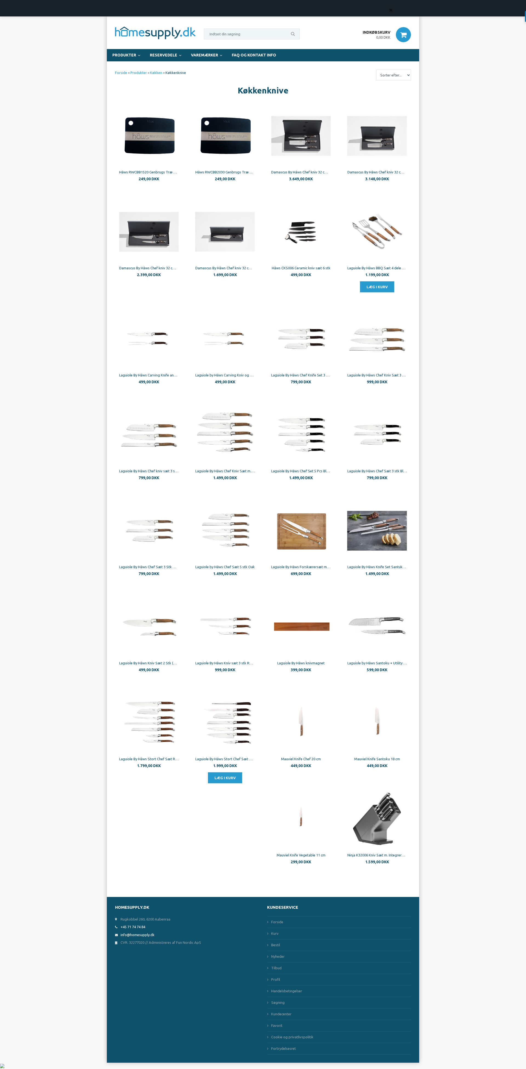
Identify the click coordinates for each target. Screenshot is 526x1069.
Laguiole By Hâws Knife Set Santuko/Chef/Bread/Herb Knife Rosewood (377, 567)
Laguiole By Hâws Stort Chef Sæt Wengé (225, 759)
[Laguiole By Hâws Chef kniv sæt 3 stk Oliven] (149, 435)
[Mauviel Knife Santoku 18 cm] (377, 723)
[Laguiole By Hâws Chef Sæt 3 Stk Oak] (149, 531)
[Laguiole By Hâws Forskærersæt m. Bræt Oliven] (301, 531)
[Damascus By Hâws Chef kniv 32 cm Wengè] (225, 232)
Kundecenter (281, 1014)
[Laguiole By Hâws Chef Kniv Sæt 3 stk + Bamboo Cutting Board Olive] (377, 339)
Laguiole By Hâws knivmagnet (301, 663)
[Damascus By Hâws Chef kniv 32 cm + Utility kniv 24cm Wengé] (149, 232)
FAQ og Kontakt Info (254, 55)
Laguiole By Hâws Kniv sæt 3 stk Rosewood (225, 663)
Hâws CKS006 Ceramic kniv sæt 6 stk (301, 268)
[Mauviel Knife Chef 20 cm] (301, 723)
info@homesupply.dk (138, 935)
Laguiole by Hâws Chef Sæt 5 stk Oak (225, 567)
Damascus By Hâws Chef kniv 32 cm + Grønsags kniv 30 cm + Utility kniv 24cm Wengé (301, 172)
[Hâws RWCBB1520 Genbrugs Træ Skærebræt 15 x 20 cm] (149, 136)
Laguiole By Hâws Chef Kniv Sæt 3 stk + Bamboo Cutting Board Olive (377, 375)
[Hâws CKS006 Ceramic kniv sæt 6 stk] (301, 232)
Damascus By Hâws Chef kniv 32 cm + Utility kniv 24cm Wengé (149, 268)
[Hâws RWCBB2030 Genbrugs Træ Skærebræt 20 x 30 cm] (225, 136)
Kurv (275, 933)
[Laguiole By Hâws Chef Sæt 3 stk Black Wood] (377, 435)
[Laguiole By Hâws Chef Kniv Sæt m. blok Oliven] (225, 435)
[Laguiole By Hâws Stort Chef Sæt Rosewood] (149, 723)
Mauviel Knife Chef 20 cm (301, 759)
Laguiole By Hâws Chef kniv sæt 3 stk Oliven (149, 471)
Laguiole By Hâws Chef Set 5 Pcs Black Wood (301, 471)
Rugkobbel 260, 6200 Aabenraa (145, 919)
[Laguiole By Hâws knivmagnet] (301, 627)
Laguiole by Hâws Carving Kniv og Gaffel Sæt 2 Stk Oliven (225, 375)
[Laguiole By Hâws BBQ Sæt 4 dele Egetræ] (377, 232)
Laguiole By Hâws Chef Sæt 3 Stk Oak (149, 567)
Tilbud (276, 968)
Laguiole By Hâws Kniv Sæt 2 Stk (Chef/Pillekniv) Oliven (149, 663)
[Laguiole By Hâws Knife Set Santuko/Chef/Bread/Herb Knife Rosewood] (377, 531)
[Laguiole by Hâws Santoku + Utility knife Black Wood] (377, 627)
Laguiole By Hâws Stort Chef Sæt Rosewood (149, 759)
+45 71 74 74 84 (133, 927)
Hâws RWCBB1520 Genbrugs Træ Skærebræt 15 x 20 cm (149, 172)
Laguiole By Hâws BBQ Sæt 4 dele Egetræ (377, 268)
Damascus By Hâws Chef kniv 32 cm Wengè (225, 268)
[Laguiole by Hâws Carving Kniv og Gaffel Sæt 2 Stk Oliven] (225, 339)
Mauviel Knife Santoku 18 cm (377, 759)
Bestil (275, 945)
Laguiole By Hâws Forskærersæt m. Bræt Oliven (301, 567)
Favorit (276, 1025)
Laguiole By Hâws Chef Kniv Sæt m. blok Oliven (225, 471)
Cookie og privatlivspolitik (292, 1037)
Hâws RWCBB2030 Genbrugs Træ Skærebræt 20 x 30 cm (225, 172)
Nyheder (278, 956)
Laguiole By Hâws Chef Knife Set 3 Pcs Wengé (301, 375)
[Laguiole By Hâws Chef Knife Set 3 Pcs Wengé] (301, 339)
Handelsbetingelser (286, 991)
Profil (275, 979)
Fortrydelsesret (283, 1048)
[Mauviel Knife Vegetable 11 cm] (301, 819)
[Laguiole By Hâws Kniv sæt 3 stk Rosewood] (225, 627)
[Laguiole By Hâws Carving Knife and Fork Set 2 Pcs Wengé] (149, 339)
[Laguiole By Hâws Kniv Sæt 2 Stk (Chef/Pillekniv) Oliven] (149, 627)
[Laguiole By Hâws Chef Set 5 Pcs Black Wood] (301, 435)
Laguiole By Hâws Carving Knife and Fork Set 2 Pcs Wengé (149, 375)
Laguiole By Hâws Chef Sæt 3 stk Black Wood (377, 471)
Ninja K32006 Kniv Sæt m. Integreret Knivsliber (377, 855)
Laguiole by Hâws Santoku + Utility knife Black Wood (377, 663)
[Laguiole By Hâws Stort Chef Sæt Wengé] (225, 723)
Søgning (278, 1002)
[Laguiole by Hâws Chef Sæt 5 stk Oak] (225, 531)
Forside (121, 73)
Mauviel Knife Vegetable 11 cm (301, 855)
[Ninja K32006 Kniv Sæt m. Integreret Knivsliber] (377, 819)
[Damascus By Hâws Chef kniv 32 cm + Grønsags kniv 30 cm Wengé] (377, 136)
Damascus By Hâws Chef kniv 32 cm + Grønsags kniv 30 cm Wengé (377, 172)
